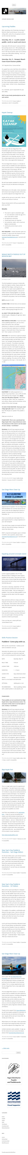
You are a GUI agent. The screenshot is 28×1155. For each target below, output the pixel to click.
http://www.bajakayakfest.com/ (10, 835)
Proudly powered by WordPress (8, 1152)
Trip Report (4, 1124)
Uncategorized (5, 1126)
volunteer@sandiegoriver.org (9, 237)
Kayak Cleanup (7, 112)
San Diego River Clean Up (11, 489)
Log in (3, 1137)
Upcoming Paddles (8, 26)
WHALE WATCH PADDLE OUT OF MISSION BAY (13, 255)
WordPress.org (5, 1142)
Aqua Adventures (21, 1010)
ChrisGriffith (15, 103)
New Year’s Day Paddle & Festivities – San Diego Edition (12, 851)
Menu (14, 4)
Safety (21, 758)
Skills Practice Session (10, 638)
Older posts (5, 1048)
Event (14, 101)
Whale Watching (5, 1127)
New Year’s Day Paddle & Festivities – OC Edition (11, 885)
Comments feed (5, 1141)
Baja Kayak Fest (7, 769)
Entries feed (4, 1139)
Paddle (18, 101)
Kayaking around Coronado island (14, 554)
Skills (24, 758)
